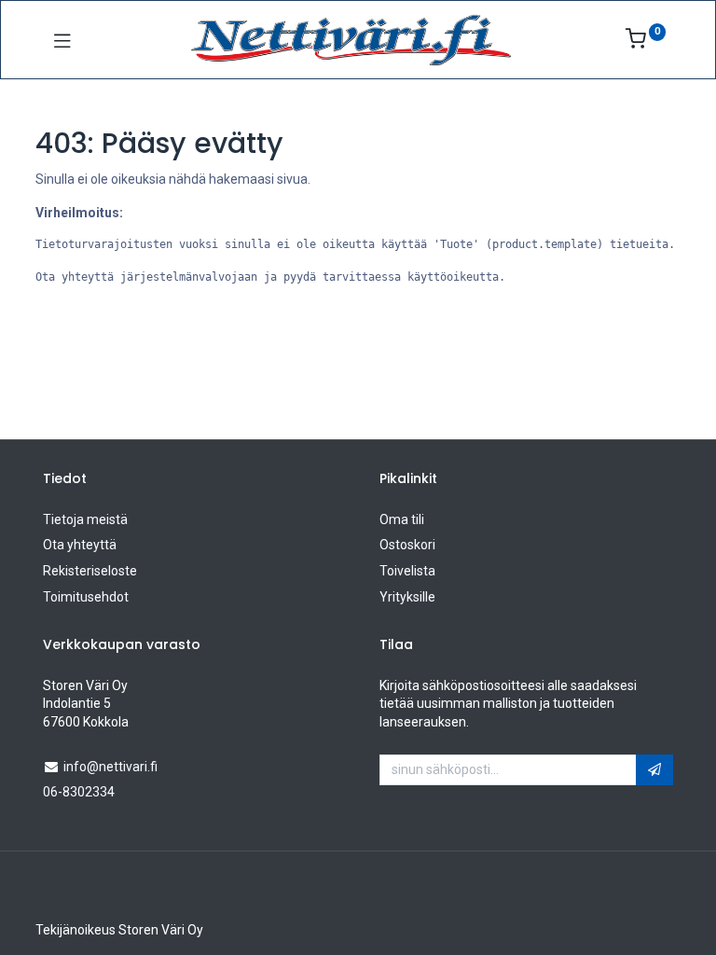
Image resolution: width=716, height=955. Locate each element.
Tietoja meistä (85, 519)
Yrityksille (407, 596)
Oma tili (401, 519)
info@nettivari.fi (110, 766)
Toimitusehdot (86, 596)
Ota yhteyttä (80, 544)
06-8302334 (79, 791)
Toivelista (407, 570)
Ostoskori (407, 544)
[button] (654, 770)
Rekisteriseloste (90, 570)
